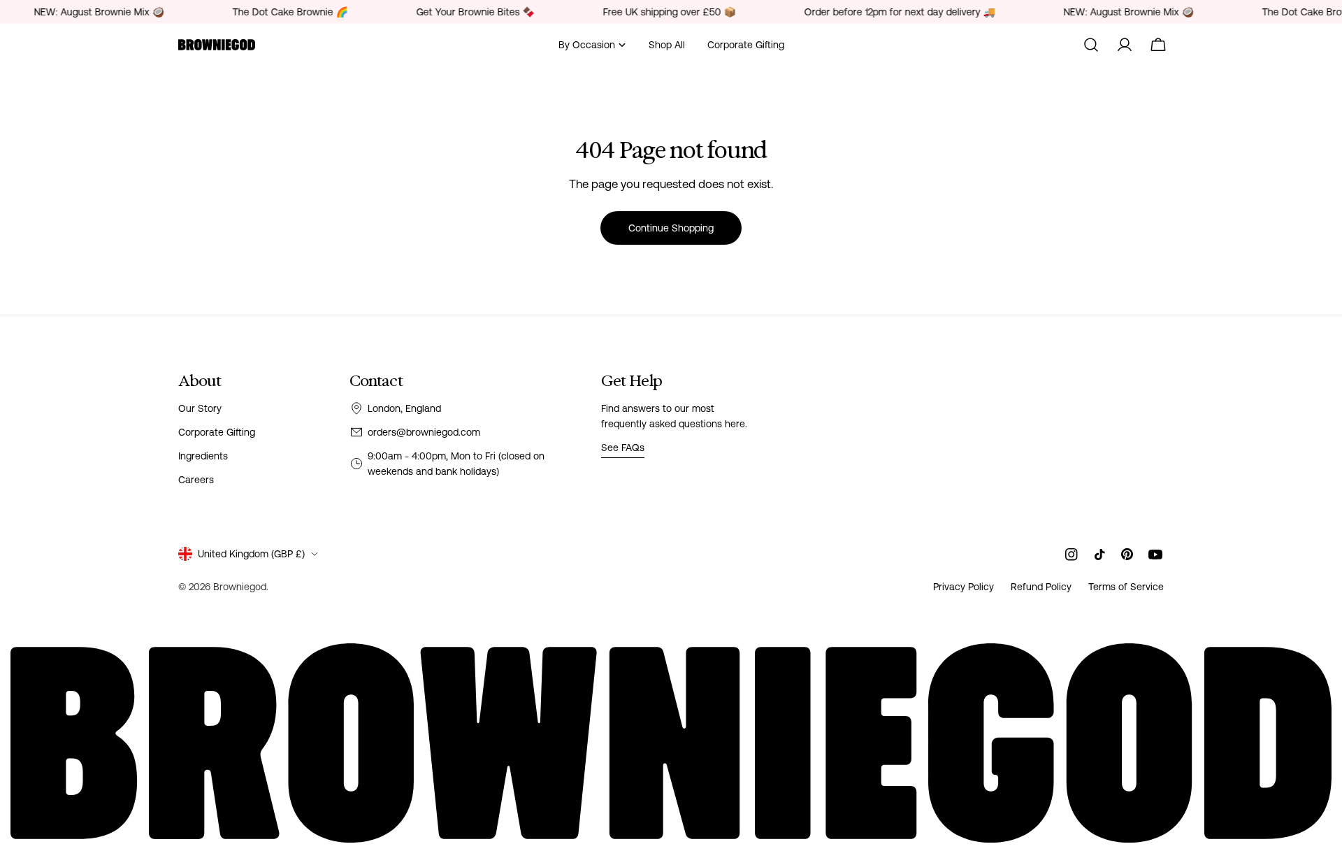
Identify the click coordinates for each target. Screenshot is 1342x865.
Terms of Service (1126, 586)
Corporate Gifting (216, 432)
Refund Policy (1041, 586)
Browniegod (239, 586)
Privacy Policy (963, 586)
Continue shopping (671, 228)
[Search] (1091, 45)
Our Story (200, 408)
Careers (196, 479)
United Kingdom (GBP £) (251, 553)
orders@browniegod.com (424, 432)
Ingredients (203, 456)
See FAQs (622, 447)
